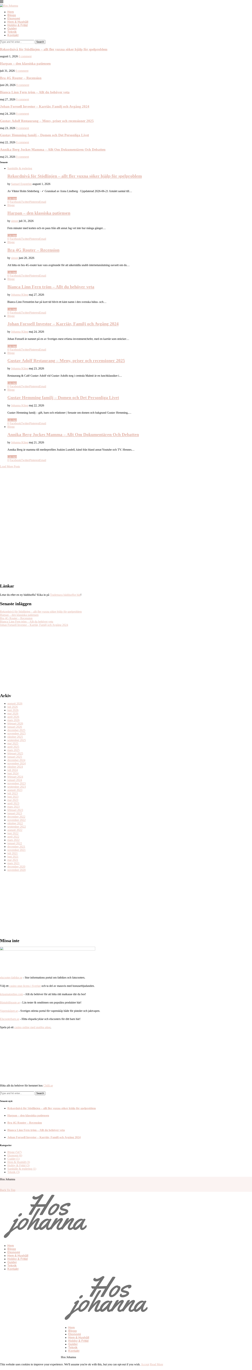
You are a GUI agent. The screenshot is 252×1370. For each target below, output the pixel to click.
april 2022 (13, 836)
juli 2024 (12, 770)
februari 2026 (15, 723)
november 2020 (16, 869)
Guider (12, 28)
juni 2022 (12, 833)
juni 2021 (12, 856)
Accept (145, 1364)
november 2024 (16, 763)
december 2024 (16, 760)
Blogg (11, 15)
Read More (156, 1364)
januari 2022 (14, 843)
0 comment (25, 56)
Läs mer (12, 198)
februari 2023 (15, 810)
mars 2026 (13, 720)
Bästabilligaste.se (10, 1002)
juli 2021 (12, 853)
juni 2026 (12, 710)
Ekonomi (13, 18)
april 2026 (13, 716)
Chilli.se (48, 1085)
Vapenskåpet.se (9, 1010)
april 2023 (13, 803)
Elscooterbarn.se (9, 1019)
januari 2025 (14, 756)
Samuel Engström (21, 183)
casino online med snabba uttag (32, 1027)
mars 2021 (13, 863)
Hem (10, 11)
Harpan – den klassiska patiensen (25, 63)
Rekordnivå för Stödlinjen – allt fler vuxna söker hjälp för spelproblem (53, 49)
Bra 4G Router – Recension (21, 78)
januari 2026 (14, 726)
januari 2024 (14, 780)
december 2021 (16, 846)
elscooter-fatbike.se (11, 977)
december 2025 (16, 730)
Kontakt (12, 35)
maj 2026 (12, 713)
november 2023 (16, 783)
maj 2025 (12, 743)
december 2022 (16, 816)
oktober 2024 (15, 766)
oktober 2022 (15, 823)
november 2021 (16, 850)
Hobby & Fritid (17, 25)
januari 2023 (14, 813)
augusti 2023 (14, 790)
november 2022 (16, 820)
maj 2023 (12, 800)
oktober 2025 (15, 736)
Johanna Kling (19, 294)
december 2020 (16, 866)
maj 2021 (12, 859)
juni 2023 (12, 796)
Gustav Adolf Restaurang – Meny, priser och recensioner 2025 (47, 121)
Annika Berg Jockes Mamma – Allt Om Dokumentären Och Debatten (53, 149)
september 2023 (16, 786)
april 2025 (13, 746)
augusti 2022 (14, 830)
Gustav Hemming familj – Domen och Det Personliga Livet (44, 135)
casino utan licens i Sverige (25, 985)
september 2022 (16, 826)
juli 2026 (12, 706)
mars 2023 (13, 806)
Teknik (12, 31)
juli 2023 (12, 793)
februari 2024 (15, 776)
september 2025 (16, 740)
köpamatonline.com (11, 994)
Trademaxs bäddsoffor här (65, 594)
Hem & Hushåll (17, 21)
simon (14, 220)
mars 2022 (13, 840)
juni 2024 (12, 773)
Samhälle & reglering (19, 168)
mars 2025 (13, 750)
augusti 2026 (14, 703)
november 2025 (16, 733)
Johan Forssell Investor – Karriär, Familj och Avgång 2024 (44, 106)
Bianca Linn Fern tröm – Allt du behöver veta (35, 92)
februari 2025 (15, 753)
